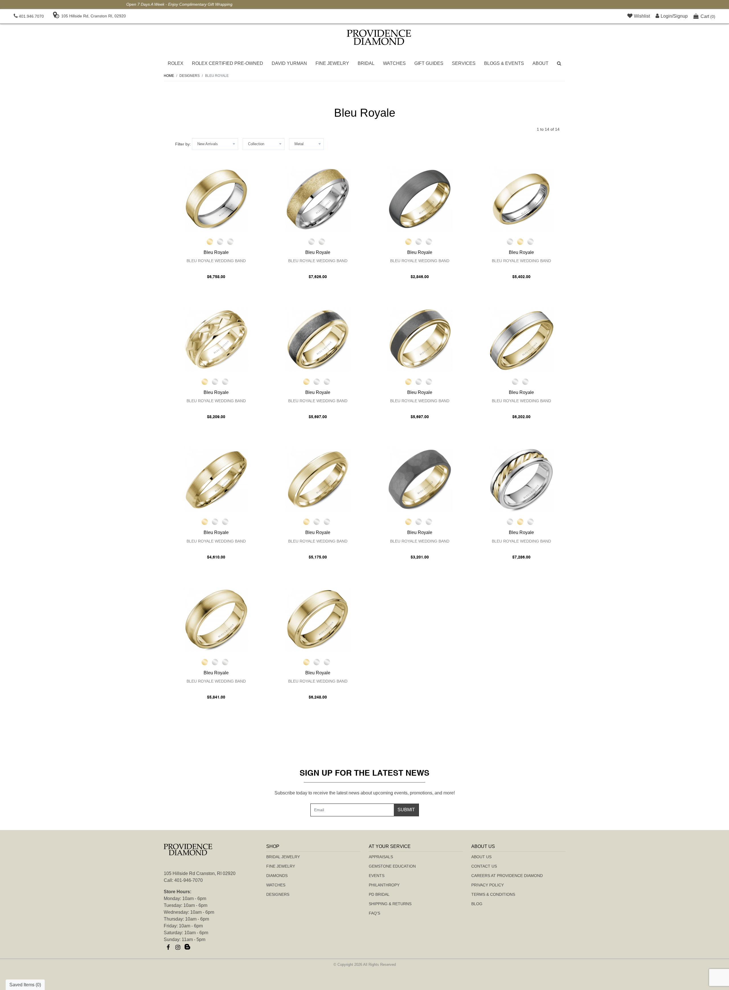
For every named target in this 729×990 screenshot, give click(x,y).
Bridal (366, 63)
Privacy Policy (487, 885)
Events (376, 875)
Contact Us (484, 866)
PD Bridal (379, 894)
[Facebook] (168, 947)
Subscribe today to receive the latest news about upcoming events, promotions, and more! (365, 792)
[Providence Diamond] (379, 37)
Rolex (175, 63)
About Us (481, 857)
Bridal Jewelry (283, 857)
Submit (406, 809)
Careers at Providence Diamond (507, 875)
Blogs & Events (504, 63)
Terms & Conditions (493, 894)
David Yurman (289, 63)
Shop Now (398, 4)
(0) (708, 16)
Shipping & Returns (390, 903)
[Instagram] (177, 947)
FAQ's (374, 913)
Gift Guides (428, 63)
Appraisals (381, 857)
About (540, 63)
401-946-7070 (188, 880)
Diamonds (277, 875)
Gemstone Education (392, 866)
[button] (559, 63)
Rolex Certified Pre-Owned (227, 63)
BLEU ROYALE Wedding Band (216, 260)
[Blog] (187, 947)
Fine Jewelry (332, 63)
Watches (394, 63)
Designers (277, 894)
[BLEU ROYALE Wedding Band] (216, 199)
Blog (476, 903)
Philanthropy (384, 885)
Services (464, 63)
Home (169, 76)
